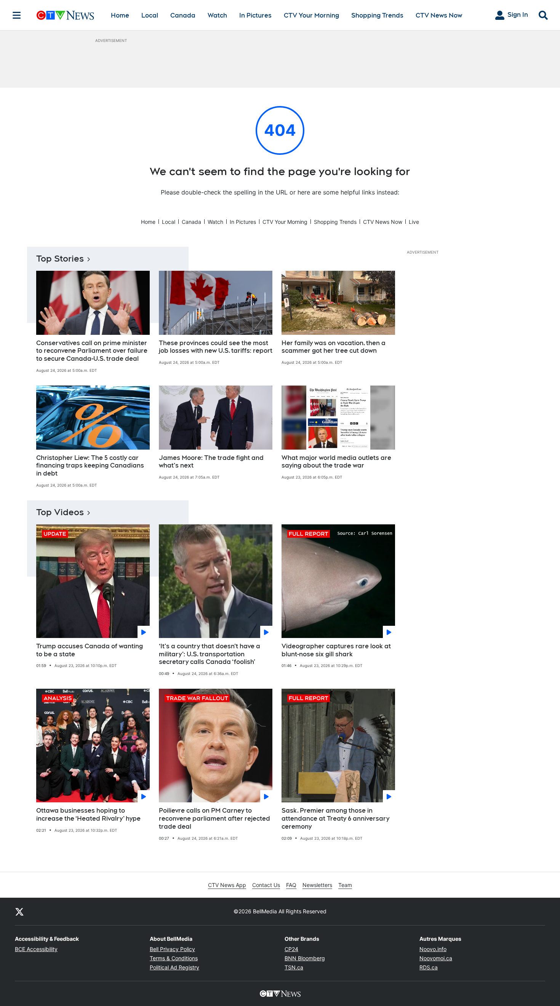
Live (414, 222)
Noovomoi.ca (435, 958)
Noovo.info (432, 949)
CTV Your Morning (311, 15)
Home (120, 15)
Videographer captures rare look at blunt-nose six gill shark (336, 650)
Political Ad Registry (174, 967)
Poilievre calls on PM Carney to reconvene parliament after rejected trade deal (214, 818)
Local (149, 15)
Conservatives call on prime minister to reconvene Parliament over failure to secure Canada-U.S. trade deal (91, 351)
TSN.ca (294, 967)
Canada (182, 15)
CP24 (291, 949)
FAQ (291, 885)
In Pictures (255, 15)
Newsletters (317, 885)
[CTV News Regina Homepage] (65, 15)
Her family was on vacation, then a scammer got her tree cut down (334, 347)
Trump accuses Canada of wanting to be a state (89, 650)
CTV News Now (439, 15)
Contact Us (266, 885)
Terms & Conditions (174, 958)
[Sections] (16, 15)
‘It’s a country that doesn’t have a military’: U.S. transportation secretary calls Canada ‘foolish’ (209, 654)
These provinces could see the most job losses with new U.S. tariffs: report (215, 347)
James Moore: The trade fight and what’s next (211, 461)
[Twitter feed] (19, 911)
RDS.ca (428, 967)
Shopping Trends (377, 15)
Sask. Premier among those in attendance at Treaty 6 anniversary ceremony (335, 818)
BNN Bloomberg (305, 958)
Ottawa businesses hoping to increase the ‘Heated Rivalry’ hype (88, 814)
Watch (217, 15)
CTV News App (227, 885)
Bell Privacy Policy (172, 949)
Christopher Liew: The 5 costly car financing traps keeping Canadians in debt (90, 465)
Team (345, 885)
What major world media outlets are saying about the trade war (336, 461)
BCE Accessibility (36, 949)
